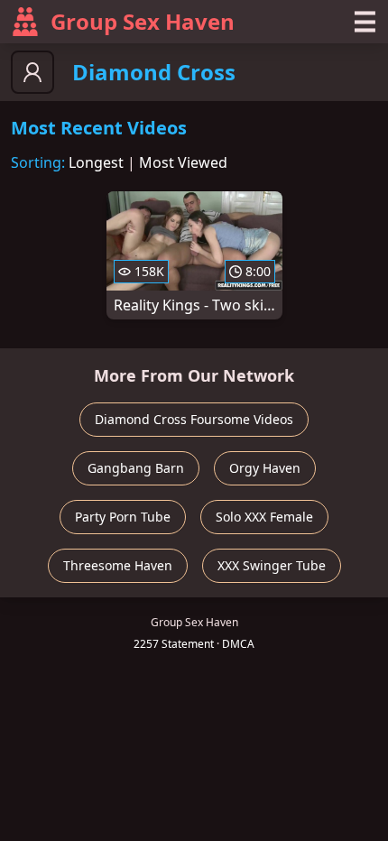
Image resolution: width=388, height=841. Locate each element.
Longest (96, 162)
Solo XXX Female (264, 516)
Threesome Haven (117, 565)
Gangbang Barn (136, 467)
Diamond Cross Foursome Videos (194, 419)
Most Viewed (183, 162)
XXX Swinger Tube (271, 565)
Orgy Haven (264, 467)
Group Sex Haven (143, 21)
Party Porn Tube (123, 516)
